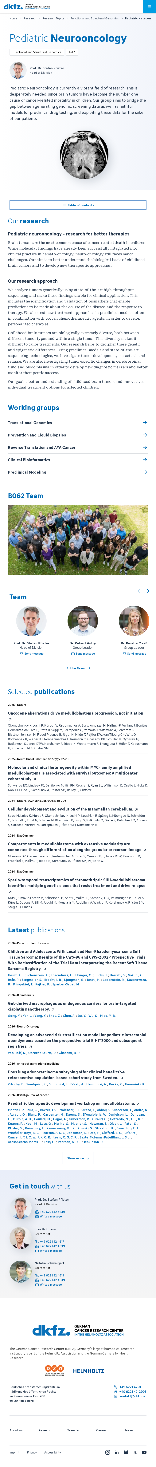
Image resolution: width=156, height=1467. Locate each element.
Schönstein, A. (37, 975)
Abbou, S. (104, 1109)
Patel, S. (130, 1123)
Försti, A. (77, 1084)
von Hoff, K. (17, 1052)
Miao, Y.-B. (108, 1015)
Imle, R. (13, 979)
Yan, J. (27, 1015)
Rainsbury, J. (34, 1128)
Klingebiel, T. (23, 984)
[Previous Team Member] (139, 591)
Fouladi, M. (42, 1119)
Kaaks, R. (116, 1084)
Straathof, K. (104, 1128)
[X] (135, 1452)
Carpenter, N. (53, 1114)
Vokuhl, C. (135, 975)
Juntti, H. (93, 979)
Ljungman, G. (74, 979)
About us (16, 1430)
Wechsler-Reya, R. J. (23, 1132)
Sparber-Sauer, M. (66, 984)
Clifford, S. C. (112, 1132)
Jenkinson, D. (77, 1132)
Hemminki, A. (96, 1084)
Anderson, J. (122, 1109)
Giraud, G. (99, 1119)
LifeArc (130, 1132)
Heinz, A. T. (16, 975)
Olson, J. (116, 1123)
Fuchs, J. (101, 975)
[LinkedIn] (117, 1452)
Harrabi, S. (118, 975)
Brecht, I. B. (53, 979)
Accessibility (52, 1452)
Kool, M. (31, 1123)
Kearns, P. (15, 1123)
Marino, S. (61, 1123)
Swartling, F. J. (128, 1128)
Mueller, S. (79, 1123)
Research (45, 1430)
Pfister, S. (15, 1128)
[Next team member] (148, 591)
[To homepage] (27, 6)
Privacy (32, 1452)
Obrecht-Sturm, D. (42, 1052)
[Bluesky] (126, 1452)
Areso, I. (88, 1109)
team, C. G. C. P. (65, 1137)
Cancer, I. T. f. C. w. (22, 1137)
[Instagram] (107, 1452)
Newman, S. (98, 1123)
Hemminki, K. (135, 1084)
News (129, 1430)
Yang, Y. (40, 1015)
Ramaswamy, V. (58, 1128)
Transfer (73, 1430)
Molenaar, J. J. (70, 1109)
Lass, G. (46, 1123)
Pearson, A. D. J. (53, 1132)
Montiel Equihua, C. (23, 1109)
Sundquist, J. (58, 1084)
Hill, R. (136, 1119)
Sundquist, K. (36, 1084)
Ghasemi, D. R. (70, 1052)
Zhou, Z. (54, 1015)
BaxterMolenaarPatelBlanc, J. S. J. (105, 1137)
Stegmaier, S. (32, 979)
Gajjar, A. (60, 1119)
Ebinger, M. (83, 975)
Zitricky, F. (16, 1084)
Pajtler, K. (42, 984)
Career (101, 1430)
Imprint (14, 1452)
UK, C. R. (44, 1137)
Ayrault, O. (18, 1114)
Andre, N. (141, 1109)
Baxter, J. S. (48, 1109)
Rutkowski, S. (82, 1128)
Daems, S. (73, 1114)
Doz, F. (95, 1132)
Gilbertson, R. (79, 1119)
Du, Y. (82, 1015)
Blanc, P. (34, 1114)
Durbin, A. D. (22, 1119)
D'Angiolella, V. (94, 1114)
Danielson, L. (118, 1114)
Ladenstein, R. (114, 979)
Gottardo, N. (119, 1119)
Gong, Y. (14, 1015)
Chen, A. (69, 1015)
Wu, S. (93, 1015)
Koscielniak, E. (62, 975)
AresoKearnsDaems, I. (24, 1141)
